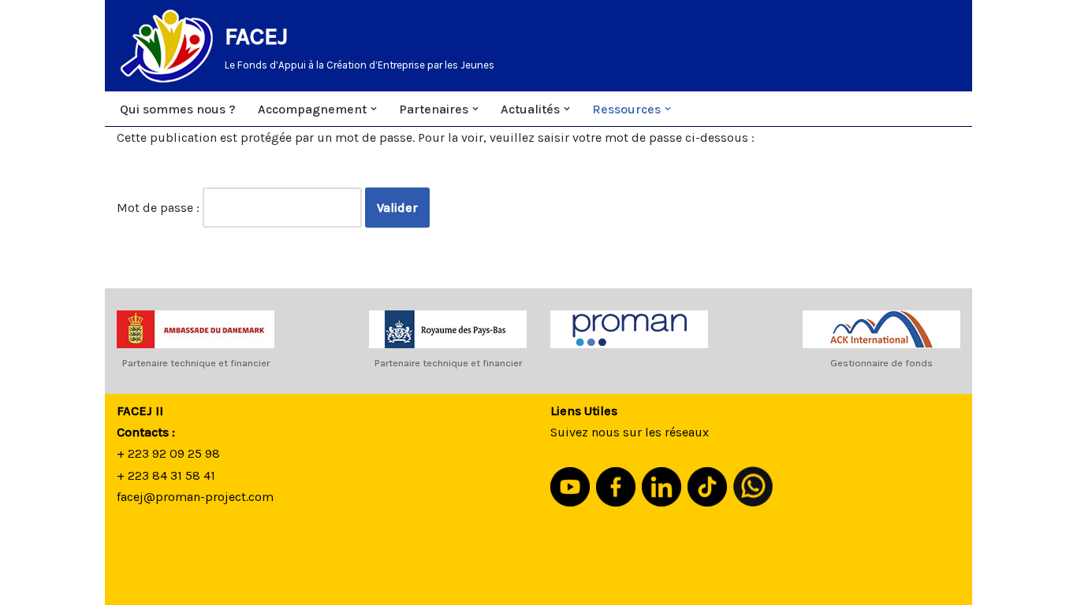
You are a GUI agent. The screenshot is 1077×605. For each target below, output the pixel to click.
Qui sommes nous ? (178, 109)
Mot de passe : (160, 207)
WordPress (262, 584)
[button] (374, 109)
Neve (131, 584)
